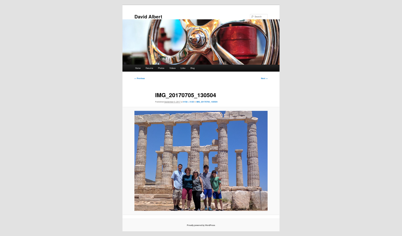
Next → (264, 78)
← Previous (139, 78)
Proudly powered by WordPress (201, 225)
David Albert (148, 16)
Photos (161, 68)
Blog (192, 68)
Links (183, 68)
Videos (172, 68)
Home (138, 68)
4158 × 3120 (188, 101)
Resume (149, 68)
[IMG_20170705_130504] (201, 161)
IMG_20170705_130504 (206, 101)
